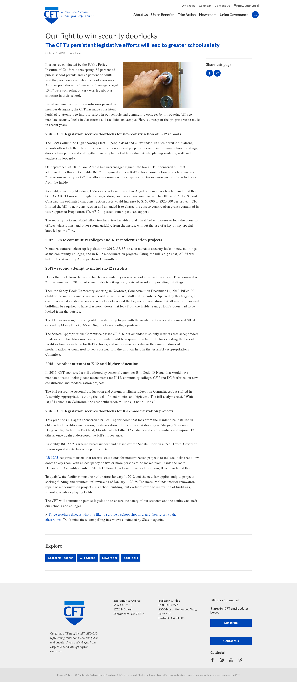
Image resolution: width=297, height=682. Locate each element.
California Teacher (60, 558)
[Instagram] (222, 660)
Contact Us (222, 5)
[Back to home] (67, 13)
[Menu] (262, 14)
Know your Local (247, 5)
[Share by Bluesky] (217, 73)
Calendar (205, 5)
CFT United (87, 558)
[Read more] (161, 85)
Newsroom (109, 558)
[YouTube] (231, 660)
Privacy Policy (64, 675)
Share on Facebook (209, 73)
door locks (75, 53)
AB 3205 (51, 457)
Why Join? (188, 5)
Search (255, 14)
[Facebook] (212, 660)
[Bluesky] (240, 660)
